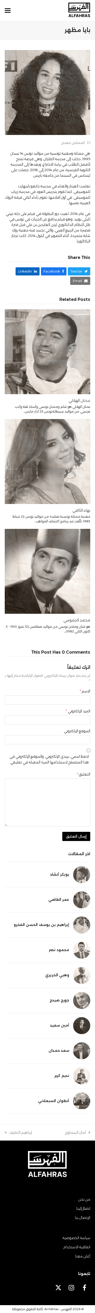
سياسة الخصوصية (76, 1238)
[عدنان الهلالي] (47, 351)
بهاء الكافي (81, 510)
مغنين (66, 143)
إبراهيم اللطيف (20, 1132)
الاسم (85, 691)
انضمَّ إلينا (83, 1208)
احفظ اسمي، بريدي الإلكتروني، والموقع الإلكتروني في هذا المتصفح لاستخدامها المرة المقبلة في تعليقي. (49, 759)
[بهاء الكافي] (47, 461)
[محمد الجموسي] (47, 571)
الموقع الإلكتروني (77, 731)
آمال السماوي (77, 1132)
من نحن (84, 1199)
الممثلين (78, 143)
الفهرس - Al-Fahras (58, 1309)
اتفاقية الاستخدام (76, 1247)
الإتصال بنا (82, 1218)
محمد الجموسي (76, 620)
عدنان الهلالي (79, 400)
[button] (8, 10)
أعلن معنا (82, 1256)
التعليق (83, 774)
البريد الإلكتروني (78, 711)
